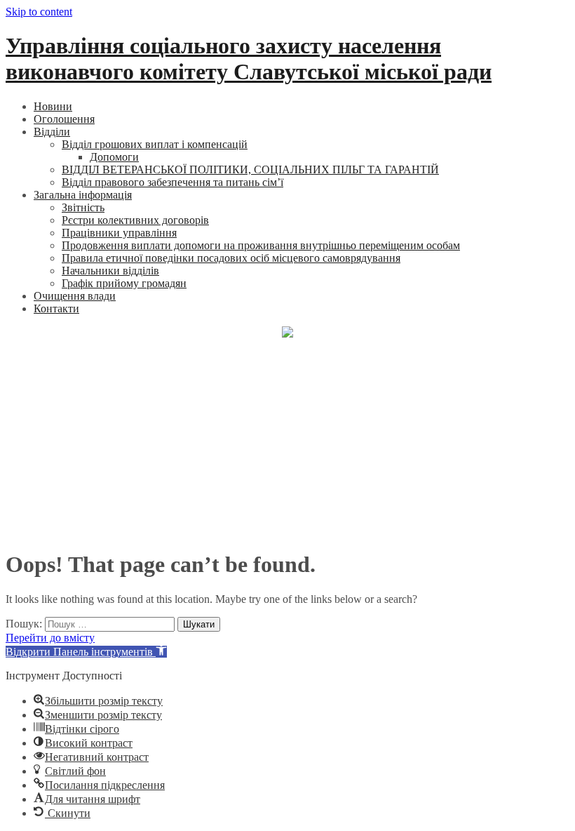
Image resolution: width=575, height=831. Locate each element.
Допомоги (114, 157)
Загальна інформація (83, 195)
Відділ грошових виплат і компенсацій (155, 144)
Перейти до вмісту (50, 638)
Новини (53, 106)
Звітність (83, 207)
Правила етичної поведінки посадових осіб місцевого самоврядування (231, 258)
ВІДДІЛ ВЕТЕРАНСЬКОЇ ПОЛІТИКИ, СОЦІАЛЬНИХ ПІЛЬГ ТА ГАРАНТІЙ (250, 169)
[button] (86, 652)
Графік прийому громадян (124, 283)
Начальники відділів (110, 271)
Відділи (52, 132)
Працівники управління (119, 233)
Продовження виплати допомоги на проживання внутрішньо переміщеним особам (261, 245)
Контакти (56, 308)
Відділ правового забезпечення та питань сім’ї (172, 182)
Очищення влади (75, 296)
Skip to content (39, 12)
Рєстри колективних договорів (135, 220)
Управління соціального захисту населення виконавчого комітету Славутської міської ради (249, 58)
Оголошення (64, 119)
